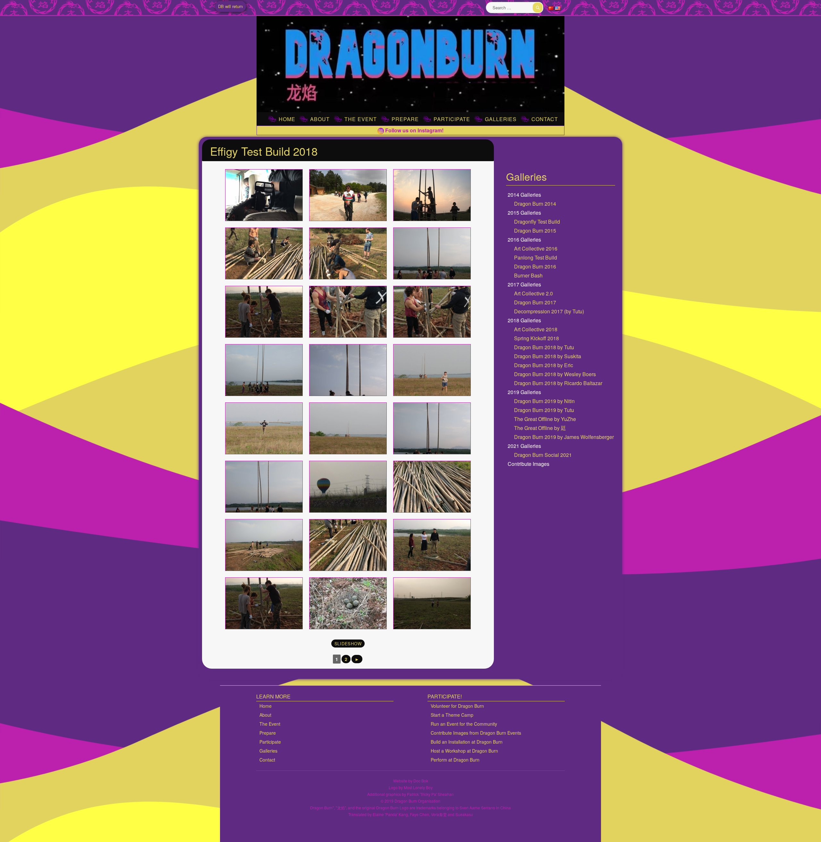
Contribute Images (528, 463)
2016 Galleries (524, 239)
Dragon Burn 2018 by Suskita (547, 356)
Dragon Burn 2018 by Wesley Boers (555, 374)
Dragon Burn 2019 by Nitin (544, 401)
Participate (452, 119)
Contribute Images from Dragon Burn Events (476, 733)
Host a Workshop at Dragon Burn (464, 750)
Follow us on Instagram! (414, 130)
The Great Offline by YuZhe (545, 419)
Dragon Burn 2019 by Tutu (544, 410)
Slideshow (348, 643)
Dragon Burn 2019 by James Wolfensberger (564, 437)
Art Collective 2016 (535, 248)
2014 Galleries (524, 194)
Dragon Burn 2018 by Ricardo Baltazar (558, 383)
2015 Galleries (524, 212)
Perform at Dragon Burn (455, 759)
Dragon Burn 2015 (535, 230)
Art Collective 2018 (535, 329)
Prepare (405, 119)
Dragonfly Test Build (537, 221)
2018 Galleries (524, 320)
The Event (360, 119)
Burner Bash (528, 275)
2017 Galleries (524, 284)
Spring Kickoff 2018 (536, 338)
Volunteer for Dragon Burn (457, 706)
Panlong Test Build (535, 257)
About (320, 119)
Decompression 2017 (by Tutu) (549, 311)
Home (287, 119)
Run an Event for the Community (464, 724)
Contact (544, 119)
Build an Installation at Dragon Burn (467, 742)
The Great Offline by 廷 (540, 428)
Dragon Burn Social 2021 (543, 454)
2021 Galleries (524, 446)
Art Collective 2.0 (533, 293)
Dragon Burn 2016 (535, 266)
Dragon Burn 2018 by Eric (543, 365)
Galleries (501, 119)
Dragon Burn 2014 (535, 203)
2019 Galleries (524, 392)
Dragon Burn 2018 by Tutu (544, 347)
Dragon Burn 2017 (535, 302)
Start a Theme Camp (452, 715)
